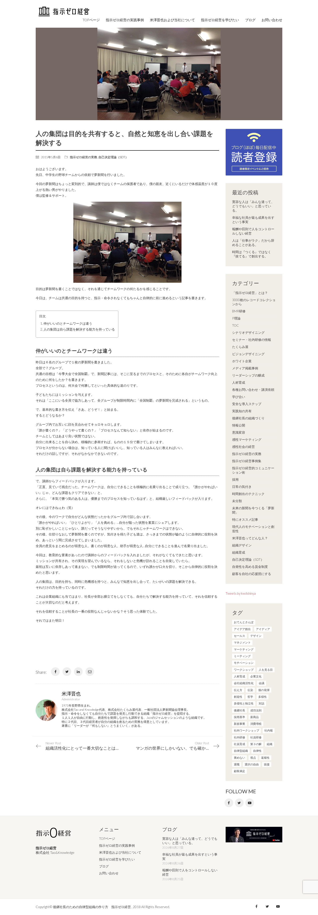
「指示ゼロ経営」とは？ (250, 293)
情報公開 (238, 425)
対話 (261, 703)
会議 (261, 683)
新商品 (254, 717)
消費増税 (256, 723)
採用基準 (239, 717)
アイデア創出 (242, 629)
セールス (239, 635)
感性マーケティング (246, 439)
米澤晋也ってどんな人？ (250, 538)
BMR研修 (239, 311)
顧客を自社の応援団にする (251, 574)
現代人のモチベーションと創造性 (253, 529)
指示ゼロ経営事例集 (246, 461)
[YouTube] (249, 802)
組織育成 (238, 552)
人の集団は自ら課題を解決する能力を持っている (79, 329)
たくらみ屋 (240, 347)
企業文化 (256, 676)
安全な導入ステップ (246, 404)
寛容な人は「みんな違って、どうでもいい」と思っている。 (253, 206)
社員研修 (256, 737)
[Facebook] (55, 671)
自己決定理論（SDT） (113, 157)
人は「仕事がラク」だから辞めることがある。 (253, 242)
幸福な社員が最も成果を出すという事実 (253, 220)
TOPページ (107, 838)
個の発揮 (264, 690)
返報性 (265, 757)
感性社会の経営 (243, 447)
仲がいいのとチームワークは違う (67, 323)
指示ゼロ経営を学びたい (117, 859)
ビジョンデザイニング (248, 354)
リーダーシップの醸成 (248, 375)
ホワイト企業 (242, 361)
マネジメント (242, 642)
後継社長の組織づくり (248, 418)
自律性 (257, 750)
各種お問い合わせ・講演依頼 (253, 389)
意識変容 (238, 432)
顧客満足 (239, 771)
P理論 (236, 318)
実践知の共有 (242, 411)
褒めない (239, 757)
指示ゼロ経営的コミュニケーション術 (253, 470)
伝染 (250, 690)
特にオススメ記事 (245, 519)
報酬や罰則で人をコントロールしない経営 (253, 231)
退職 (236, 764)
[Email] (89, 671)
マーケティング (244, 649)
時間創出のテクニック (248, 494)
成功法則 (256, 710)
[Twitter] (67, 671)
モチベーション (244, 662)
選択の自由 (252, 764)
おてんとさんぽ (244, 622)
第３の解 (256, 744)
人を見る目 (266, 669)
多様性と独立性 (244, 703)
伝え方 (238, 690)
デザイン (256, 635)
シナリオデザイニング (248, 332)
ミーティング (242, 656)
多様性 (262, 696)
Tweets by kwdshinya (241, 593)
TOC (235, 325)
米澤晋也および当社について (120, 852)
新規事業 (239, 723)
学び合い (238, 397)
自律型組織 (241, 750)
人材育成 (238, 382)
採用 (235, 479)
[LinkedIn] (78, 671)
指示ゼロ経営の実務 (83, 157)
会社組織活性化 (244, 683)
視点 (253, 757)
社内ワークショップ (246, 730)
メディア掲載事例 (245, 368)
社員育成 (239, 744)
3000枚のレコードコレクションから (254, 302)
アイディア (263, 629)
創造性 (238, 696)
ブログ (104, 866)
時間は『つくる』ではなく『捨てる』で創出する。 (251, 254)
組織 (269, 744)
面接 (267, 764)
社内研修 (239, 737)
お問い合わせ (109, 873)
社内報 (268, 730)
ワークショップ (244, 669)
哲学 (250, 696)
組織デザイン (242, 545)
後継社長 (239, 710)
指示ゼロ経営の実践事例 (117, 845)
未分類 (237, 501)
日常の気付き (242, 487)
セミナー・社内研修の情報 (251, 340)
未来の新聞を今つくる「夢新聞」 (253, 510)
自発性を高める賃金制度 (250, 566)
